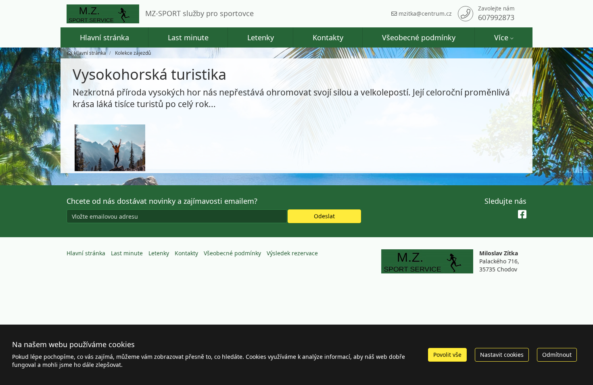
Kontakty (328, 37)
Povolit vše (447, 354)
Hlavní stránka (104, 37)
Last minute (188, 37)
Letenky (260, 37)
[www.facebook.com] (522, 214)
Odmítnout (557, 354)
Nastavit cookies (502, 354)
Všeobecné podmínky (418, 37)
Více (501, 37)
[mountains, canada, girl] (110, 148)
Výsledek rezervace (292, 253)
